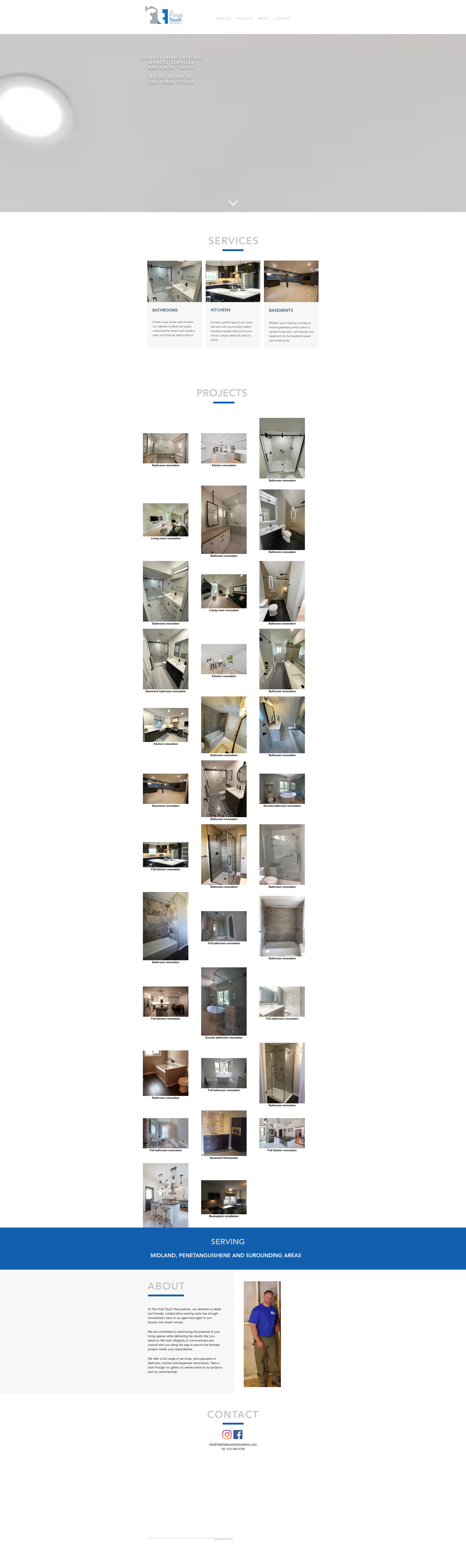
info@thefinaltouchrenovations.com (233, 1444)
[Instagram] (227, 1434)
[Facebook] (237, 1434)
